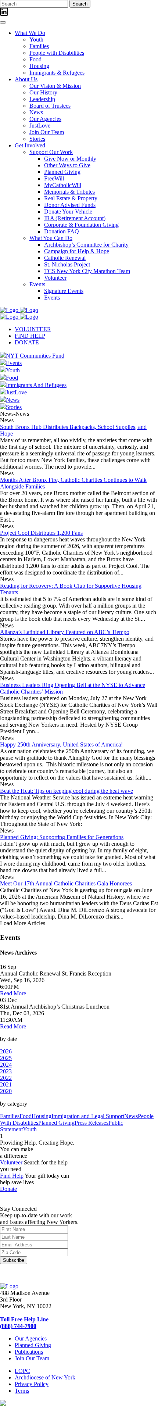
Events (37, 284)
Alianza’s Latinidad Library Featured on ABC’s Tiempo (64, 632)
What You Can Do (50, 238)
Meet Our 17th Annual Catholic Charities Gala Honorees (66, 883)
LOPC (22, 1371)
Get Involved (30, 145)
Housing (39, 66)
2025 (6, 1058)
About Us (26, 79)
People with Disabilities (56, 53)
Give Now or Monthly (70, 158)
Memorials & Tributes (69, 192)
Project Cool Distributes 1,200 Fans (41, 533)
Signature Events (63, 291)
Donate (8, 1189)
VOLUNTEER (33, 329)
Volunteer (55, 278)
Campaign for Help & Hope (76, 251)
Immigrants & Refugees (57, 72)
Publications (29, 1352)
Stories (37, 139)
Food (35, 59)
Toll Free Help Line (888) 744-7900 (24, 1322)
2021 (6, 1084)
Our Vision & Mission (55, 86)
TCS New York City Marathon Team (87, 271)
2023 (6, 1071)
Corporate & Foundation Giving (81, 225)
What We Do (30, 33)
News (36, 112)
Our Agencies (45, 119)
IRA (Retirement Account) (74, 218)
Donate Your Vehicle (68, 211)
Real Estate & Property (70, 198)
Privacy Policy (32, 1384)
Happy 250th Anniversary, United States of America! (61, 744)
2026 (6, 1051)
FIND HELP (30, 336)
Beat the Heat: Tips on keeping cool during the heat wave (66, 791)
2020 (6, 1091)
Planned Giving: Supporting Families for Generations (61, 837)
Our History (43, 92)
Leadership (42, 99)
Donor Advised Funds (70, 205)
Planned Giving (62, 172)
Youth (36, 39)
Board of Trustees (50, 106)
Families (39, 46)
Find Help (12, 1176)
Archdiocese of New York (45, 1377)
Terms (22, 1391)
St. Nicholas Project (67, 264)
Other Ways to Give (67, 165)
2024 (6, 1065)
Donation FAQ (61, 231)
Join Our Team (46, 132)
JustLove (39, 125)
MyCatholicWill (62, 185)
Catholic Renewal (65, 258)
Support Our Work (51, 152)
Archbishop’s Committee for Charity (86, 244)
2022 (6, 1078)
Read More (13, 993)
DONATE (27, 342)
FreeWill (54, 178)
